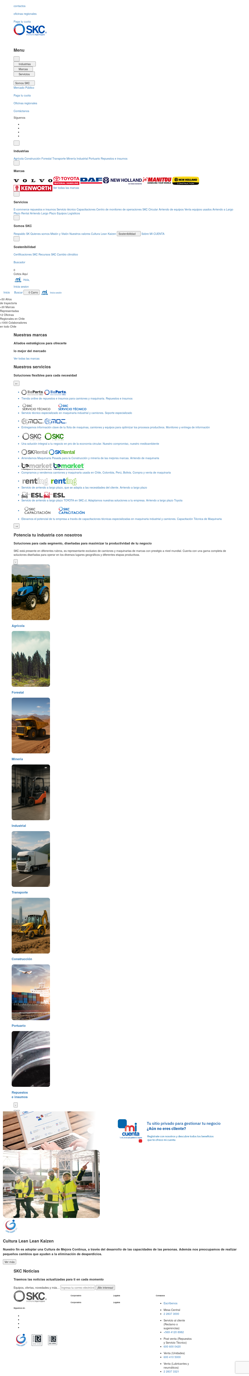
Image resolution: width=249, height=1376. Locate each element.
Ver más (9, 1262)
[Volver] (16, 143)
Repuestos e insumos (114, 158)
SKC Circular (150, 209)
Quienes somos (40, 234)
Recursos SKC (47, 254)
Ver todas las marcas (66, 188)
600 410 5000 (172, 1357)
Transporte (59, 158)
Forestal (46, 158)
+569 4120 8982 (174, 1332)
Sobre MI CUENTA (152, 234)
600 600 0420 (172, 1346)
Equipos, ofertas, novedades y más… (37, 1287)
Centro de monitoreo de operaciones (119, 209)
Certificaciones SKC (26, 254)
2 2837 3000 (171, 1314)
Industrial (82, 158)
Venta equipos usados (198, 209)
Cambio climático (67, 254)
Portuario (94, 158)
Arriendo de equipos (171, 209)
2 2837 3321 (171, 1371)
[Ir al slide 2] (18, 1110)
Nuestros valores (79, 234)
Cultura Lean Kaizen (103, 234)
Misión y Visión (59, 234)
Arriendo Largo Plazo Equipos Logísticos (55, 213)
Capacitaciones (86, 209)
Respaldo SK (22, 234)
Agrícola (19, 158)
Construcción (33, 158)
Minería (71, 158)
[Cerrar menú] (16, 58)
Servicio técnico (66, 209)
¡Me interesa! (105, 1287)
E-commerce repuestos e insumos (35, 209)
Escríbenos (170, 1303)
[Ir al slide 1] (15, 1110)
